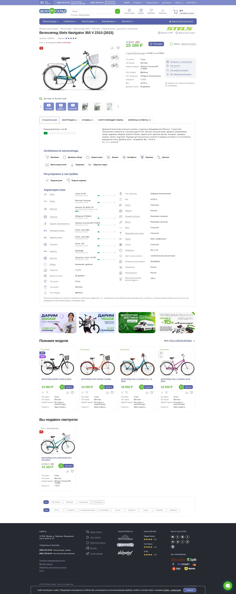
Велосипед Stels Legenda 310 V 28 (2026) (136, 380)
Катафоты (131, 157)
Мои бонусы (47, 2)
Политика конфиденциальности (52, 561)
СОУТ (41, 571)
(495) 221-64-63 (45, 550)
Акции (127, 2)
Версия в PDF (167, 33)
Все (178, 341)
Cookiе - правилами (172, 590)
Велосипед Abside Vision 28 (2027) (56, 379)
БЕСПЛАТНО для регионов (103, 2)
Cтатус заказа (129, 13)
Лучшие (118, 510)
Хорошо (189, 590)
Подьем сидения (78, 180)
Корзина (149, 157)
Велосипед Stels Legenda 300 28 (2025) (175, 380)
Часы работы (95, 537)
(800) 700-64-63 (45, 553)
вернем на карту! (188, 44)
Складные (159, 510)
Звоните (69, 466)
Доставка (166, 2)
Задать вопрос (96, 532)
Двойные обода (75, 157)
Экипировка (108, 21)
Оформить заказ (187, 13)
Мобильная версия (98, 543)
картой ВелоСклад (136, 53)
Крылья (165, 157)
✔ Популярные (97, 502)
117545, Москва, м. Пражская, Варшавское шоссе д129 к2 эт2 (56, 537)
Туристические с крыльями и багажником (120, 29)
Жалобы (141, 13)
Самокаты (69, 21)
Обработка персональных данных (53, 567)
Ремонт (178, 2)
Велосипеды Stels (81, 29)
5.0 (155, 539)
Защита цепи (97, 157)
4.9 (155, 555)
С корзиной (70, 510)
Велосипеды (50, 21)
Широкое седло (100, 165)
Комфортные (83, 502)
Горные (145, 510)
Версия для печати (187, 33)
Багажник (54, 157)
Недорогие (173, 510)
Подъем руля (56, 180)
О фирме (137, 2)
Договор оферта (45, 564)
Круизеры (69, 502)
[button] (40, 106)
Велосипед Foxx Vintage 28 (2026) (96, 379)
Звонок (114, 157)
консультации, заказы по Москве (71, 2)
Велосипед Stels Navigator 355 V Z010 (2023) (57, 459)
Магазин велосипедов (48, 29)
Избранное (151, 13)
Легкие (56, 510)
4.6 (155, 547)
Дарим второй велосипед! (182, 21)
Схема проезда (96, 554)
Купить (69, 387)
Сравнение (163, 13)
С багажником (104, 510)
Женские (96, 29)
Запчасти (127, 21)
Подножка (79, 165)
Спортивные (56, 502)
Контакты (191, 2)
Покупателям (151, 2)
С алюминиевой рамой (87, 510)
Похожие (158, 44)
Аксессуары (88, 21)
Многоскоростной (58, 165)
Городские (131, 510)
